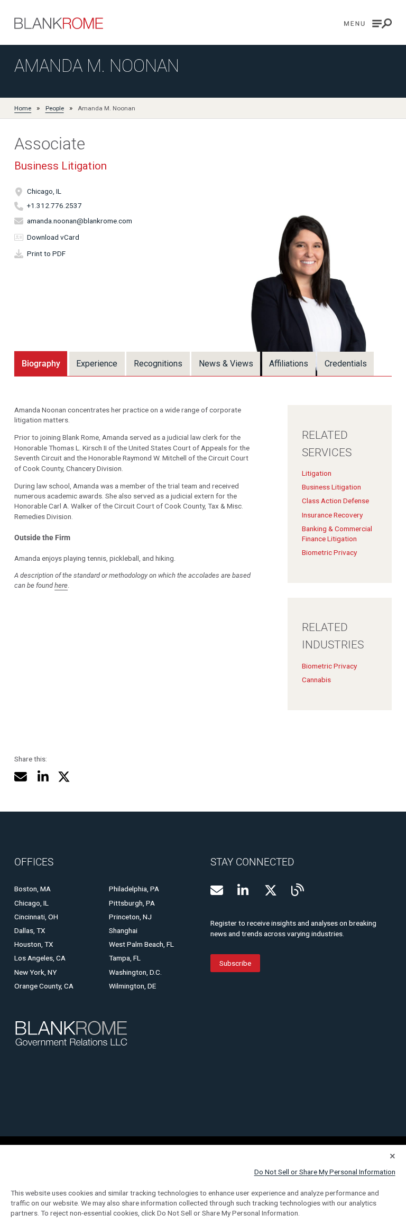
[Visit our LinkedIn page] (243, 890)
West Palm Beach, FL (141, 944)
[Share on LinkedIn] (42, 776)
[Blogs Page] (297, 889)
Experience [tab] (96, 364)
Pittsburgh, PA (132, 903)
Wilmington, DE (132, 986)
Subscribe (235, 963)
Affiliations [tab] (288, 364)
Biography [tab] (41, 364)
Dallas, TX (29, 930)
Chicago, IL (44, 191)
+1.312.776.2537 (54, 206)
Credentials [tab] (346, 364)
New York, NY (35, 972)
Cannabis (316, 679)
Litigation (316, 473)
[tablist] (194, 363)
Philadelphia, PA (134, 888)
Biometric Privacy (329, 552)
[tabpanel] (203, 550)
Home (22, 108)
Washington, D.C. (135, 972)
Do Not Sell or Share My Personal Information (324, 1171)
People (54, 108)
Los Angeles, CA (40, 958)
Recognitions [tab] (158, 364)
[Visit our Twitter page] (270, 890)
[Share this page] (20, 776)
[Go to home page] (58, 23)
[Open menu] (368, 23)
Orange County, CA (43, 986)
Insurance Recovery (332, 515)
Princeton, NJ (130, 916)
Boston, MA (32, 888)
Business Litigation (60, 166)
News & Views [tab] (226, 364)
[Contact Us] (216, 890)
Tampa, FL (125, 958)
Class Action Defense (335, 500)
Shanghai (123, 930)
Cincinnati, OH (36, 916)
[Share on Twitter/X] (64, 776)
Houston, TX (33, 944)
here (61, 585)
